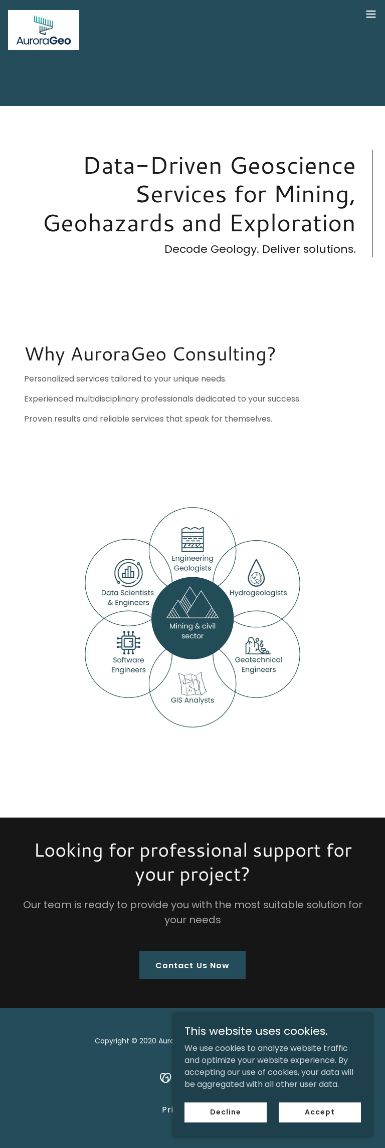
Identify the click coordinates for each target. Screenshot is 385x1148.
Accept (319, 1112)
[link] (43, 14)
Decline (225, 1112)
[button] (371, 14)
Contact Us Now (192, 965)
